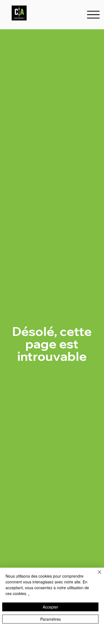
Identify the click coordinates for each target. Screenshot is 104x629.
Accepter (50, 607)
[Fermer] (96, 575)
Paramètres (50, 619)
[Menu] (93, 15)
